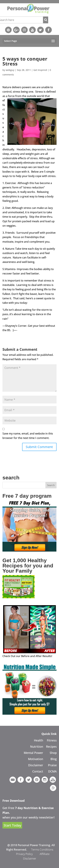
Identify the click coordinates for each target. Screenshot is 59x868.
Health (38, 740)
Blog (53, 759)
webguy (10, 70)
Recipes (51, 746)
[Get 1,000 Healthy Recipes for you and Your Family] (18, 597)
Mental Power (33, 753)
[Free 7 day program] (29, 550)
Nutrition (36, 746)
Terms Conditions (42, 849)
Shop (53, 753)
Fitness (52, 740)
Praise (52, 765)
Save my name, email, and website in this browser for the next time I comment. (27, 436)
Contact (37, 771)
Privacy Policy (24, 854)
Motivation (35, 759)
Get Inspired (40, 70)
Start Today (12, 825)
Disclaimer (35, 765)
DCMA (52, 771)
